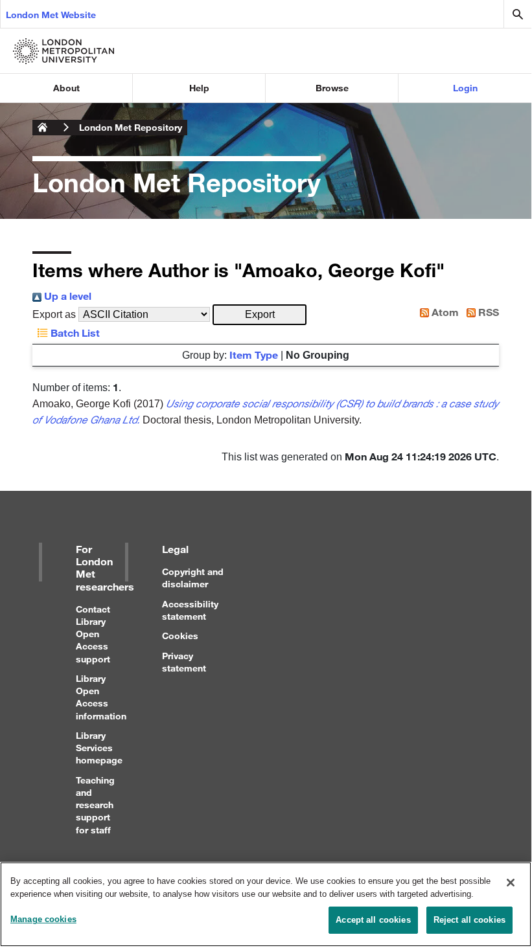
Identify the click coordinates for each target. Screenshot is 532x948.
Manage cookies (43, 919)
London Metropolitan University (42, 127)
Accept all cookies (373, 920)
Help (199, 87)
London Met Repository (130, 127)
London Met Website (51, 14)
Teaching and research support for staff (95, 804)
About (66, 87)
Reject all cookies (469, 920)
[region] (265, 904)
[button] (259, 314)
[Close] (510, 882)
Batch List (74, 332)
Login (465, 87)
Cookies (180, 635)
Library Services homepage (99, 747)
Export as (54, 314)
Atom (444, 312)
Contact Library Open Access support (93, 634)
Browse (332, 87)
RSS (487, 312)
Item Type (253, 354)
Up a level (66, 295)
